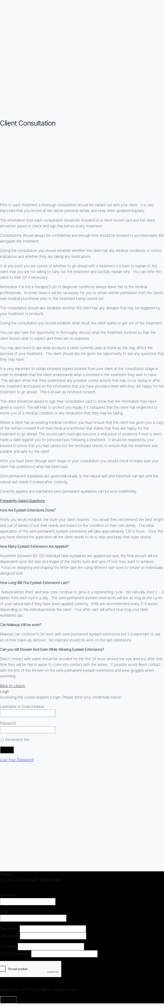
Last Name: (10, 936)
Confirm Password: (15, 954)
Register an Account (16, 885)
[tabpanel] (82, 406)
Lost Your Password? (17, 760)
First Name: (10, 929)
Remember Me (16, 740)
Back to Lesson (12, 686)
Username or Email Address (22, 707)
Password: (9, 946)
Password (8, 723)
